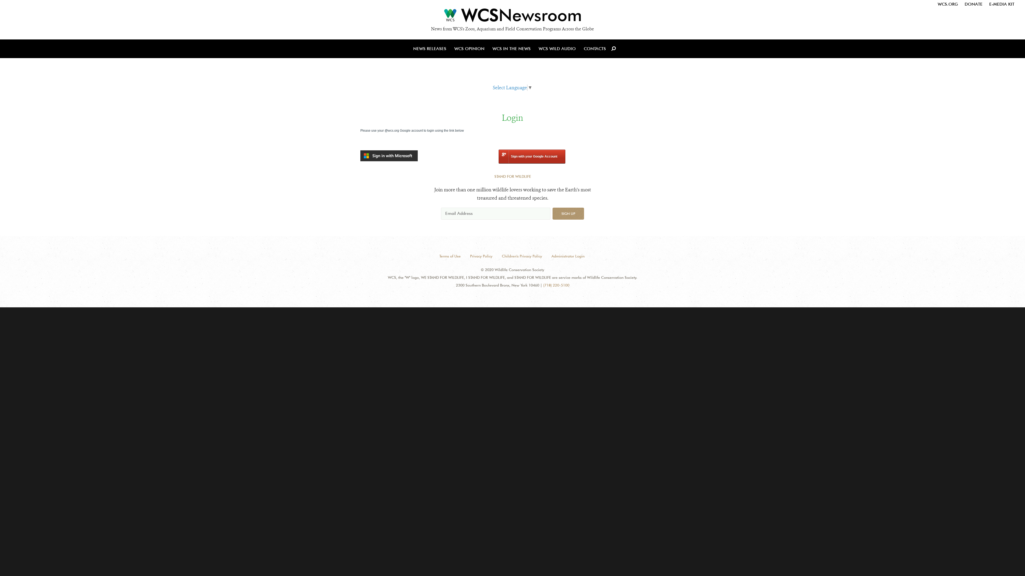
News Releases (429, 48)
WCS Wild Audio (557, 48)
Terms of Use (450, 256)
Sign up (568, 213)
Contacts (595, 48)
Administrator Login (568, 256)
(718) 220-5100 (556, 285)
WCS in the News (511, 48)
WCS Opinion (469, 48)
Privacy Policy (481, 256)
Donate (974, 4)
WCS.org (948, 4)
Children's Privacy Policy (522, 256)
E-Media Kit (1001, 4)
